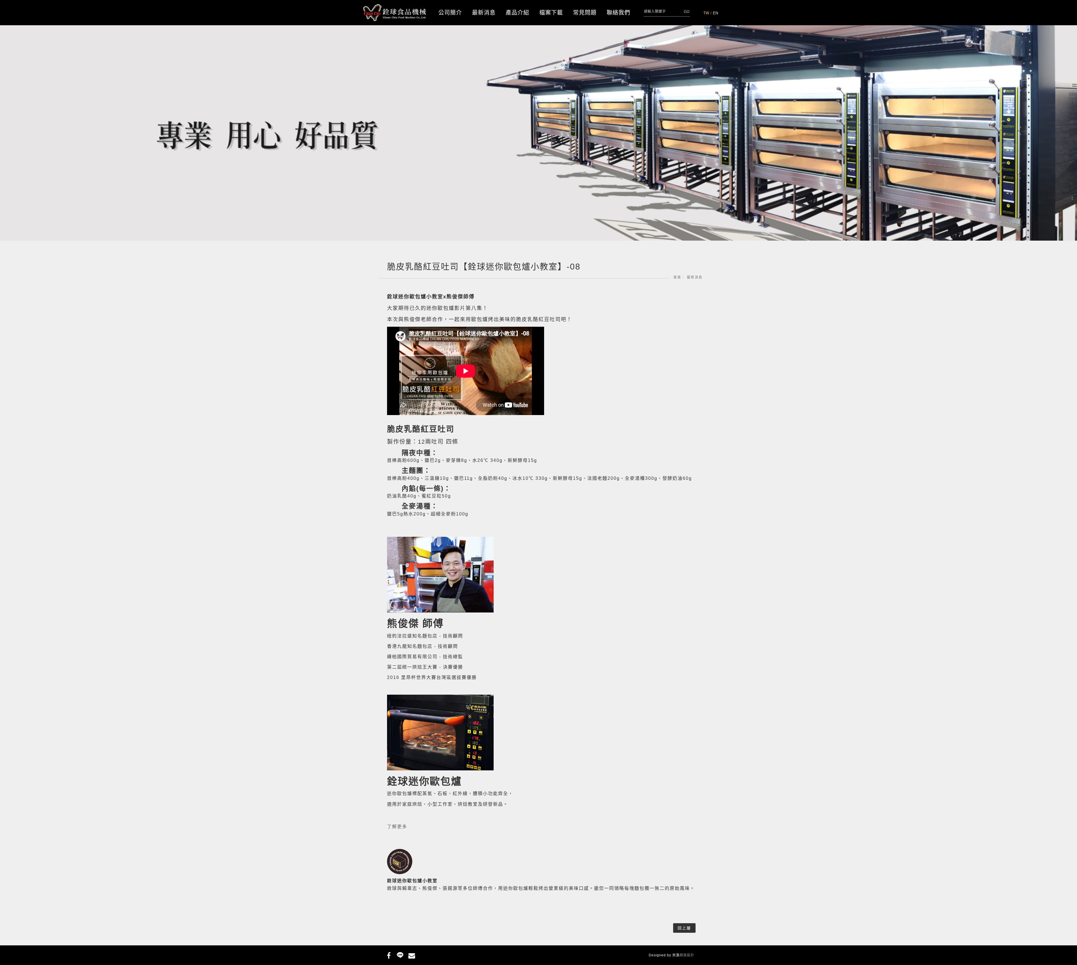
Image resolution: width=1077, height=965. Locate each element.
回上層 (684, 928)
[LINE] (400, 954)
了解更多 (397, 826)
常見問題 (585, 13)
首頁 (677, 277)
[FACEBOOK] (388, 954)
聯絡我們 (618, 13)
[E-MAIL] (411, 954)
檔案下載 (551, 13)
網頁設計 (687, 955)
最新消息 (484, 13)
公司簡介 (450, 13)
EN (715, 13)
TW (706, 13)
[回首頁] (394, 12)
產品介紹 (517, 13)
